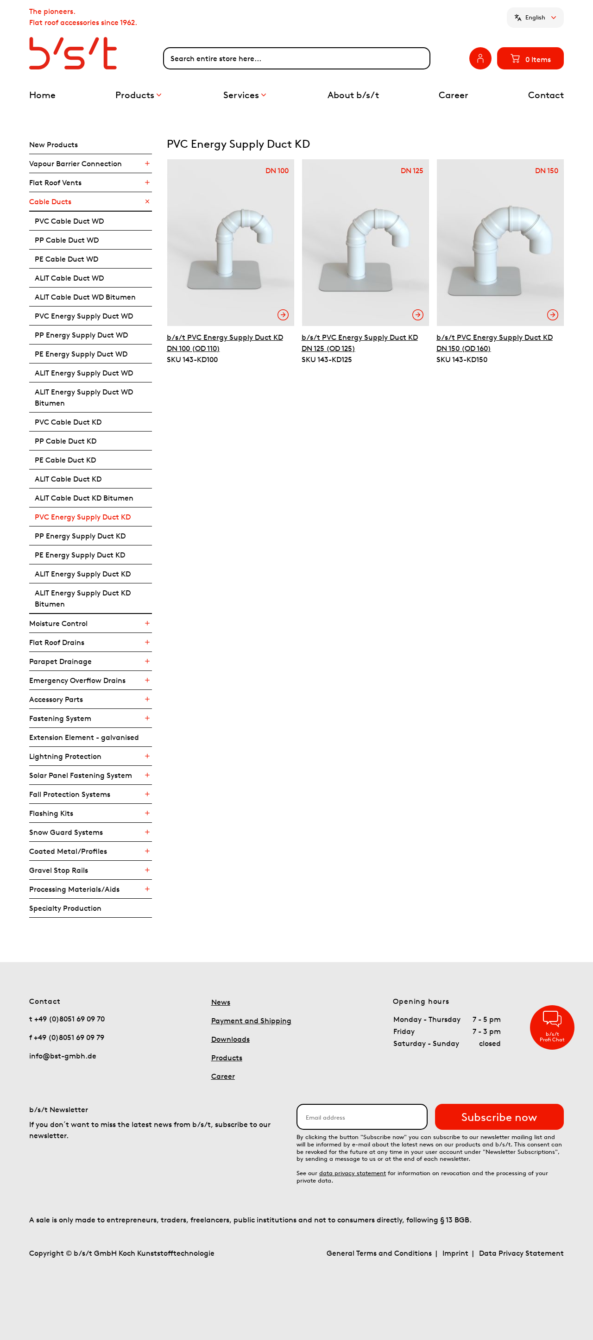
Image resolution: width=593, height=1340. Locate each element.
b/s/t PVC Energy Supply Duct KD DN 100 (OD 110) (225, 342)
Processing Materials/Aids (74, 889)
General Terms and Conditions (379, 1253)
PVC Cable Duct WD (69, 220)
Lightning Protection (65, 756)
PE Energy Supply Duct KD (80, 554)
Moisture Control (58, 623)
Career (223, 1076)
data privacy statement (352, 1173)
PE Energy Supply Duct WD (81, 353)
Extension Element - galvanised (84, 737)
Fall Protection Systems (69, 794)
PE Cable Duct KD (65, 459)
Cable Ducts (50, 201)
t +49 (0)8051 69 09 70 (67, 1018)
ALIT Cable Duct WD (69, 277)
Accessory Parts (56, 699)
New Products (53, 144)
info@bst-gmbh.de (62, 1055)
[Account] (480, 58)
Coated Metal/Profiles (68, 851)
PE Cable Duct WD (66, 258)
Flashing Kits (51, 813)
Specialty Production (65, 908)
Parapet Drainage (60, 661)
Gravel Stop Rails (58, 870)
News (220, 1002)
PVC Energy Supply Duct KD (83, 516)
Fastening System (60, 718)
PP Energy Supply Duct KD (80, 535)
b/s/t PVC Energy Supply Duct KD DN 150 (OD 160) (494, 342)
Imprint (455, 1253)
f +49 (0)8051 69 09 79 (66, 1037)
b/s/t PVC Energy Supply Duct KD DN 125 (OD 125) (360, 342)
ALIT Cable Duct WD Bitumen (85, 296)
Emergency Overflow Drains (77, 680)
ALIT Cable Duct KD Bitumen (84, 497)
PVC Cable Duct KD (68, 421)
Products (226, 1057)
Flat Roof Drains (56, 642)
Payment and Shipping (251, 1020)
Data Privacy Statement (521, 1253)
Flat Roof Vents (55, 182)
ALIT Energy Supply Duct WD (84, 372)
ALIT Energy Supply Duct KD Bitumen (83, 598)
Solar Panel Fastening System (80, 775)
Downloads (230, 1039)
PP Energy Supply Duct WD (81, 334)
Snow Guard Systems (66, 832)
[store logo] (96, 53)
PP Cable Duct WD (67, 239)
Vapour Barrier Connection (75, 163)
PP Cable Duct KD (65, 440)
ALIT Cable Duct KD (68, 478)
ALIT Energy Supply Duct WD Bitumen (84, 397)
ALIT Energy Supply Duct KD (83, 573)
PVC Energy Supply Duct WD (84, 315)
